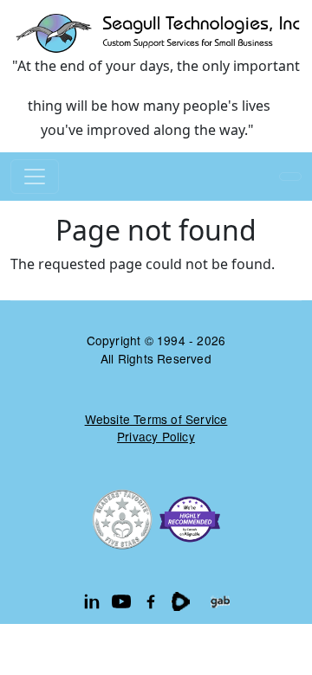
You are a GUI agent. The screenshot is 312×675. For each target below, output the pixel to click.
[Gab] (220, 601)
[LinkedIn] (91, 601)
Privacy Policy (156, 436)
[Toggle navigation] (34, 176)
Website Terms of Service (156, 419)
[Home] (156, 32)
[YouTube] (121, 601)
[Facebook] (150, 601)
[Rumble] (180, 601)
